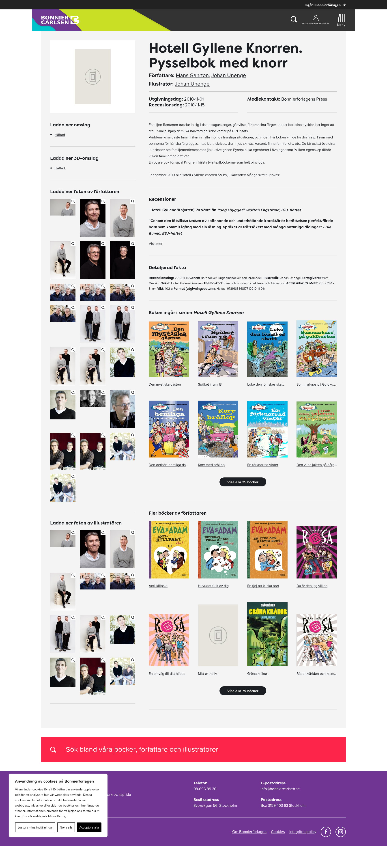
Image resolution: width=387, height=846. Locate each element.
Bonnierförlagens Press (304, 99)
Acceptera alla (89, 827)
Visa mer (155, 243)
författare (154, 749)
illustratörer (200, 749)
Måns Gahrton (192, 75)
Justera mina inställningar (35, 827)
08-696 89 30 (205, 789)
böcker (125, 749)
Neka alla (66, 827)
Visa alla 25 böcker (242, 482)
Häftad (60, 134)
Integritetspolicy (302, 832)
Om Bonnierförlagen (249, 832)
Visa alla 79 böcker (242, 690)
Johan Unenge (228, 75)
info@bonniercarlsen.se (280, 789)
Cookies (278, 832)
